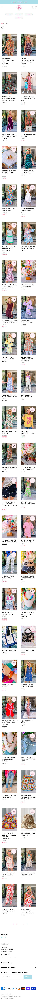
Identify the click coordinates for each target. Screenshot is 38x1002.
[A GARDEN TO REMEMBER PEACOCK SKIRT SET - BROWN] (9, 83)
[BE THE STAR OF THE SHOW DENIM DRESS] (28, 671)
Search (2, 994)
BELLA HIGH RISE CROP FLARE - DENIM (9, 796)
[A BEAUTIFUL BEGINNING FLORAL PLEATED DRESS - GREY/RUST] (9, 45)
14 (23, 924)
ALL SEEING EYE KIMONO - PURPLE (26, 322)
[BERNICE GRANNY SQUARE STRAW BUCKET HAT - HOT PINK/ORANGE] (9, 819)
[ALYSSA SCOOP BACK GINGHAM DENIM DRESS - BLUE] (9, 381)
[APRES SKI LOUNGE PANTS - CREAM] (9, 562)
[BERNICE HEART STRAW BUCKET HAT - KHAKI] (28, 819)
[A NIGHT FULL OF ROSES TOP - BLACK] (28, 121)
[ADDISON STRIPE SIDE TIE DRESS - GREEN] (28, 157)
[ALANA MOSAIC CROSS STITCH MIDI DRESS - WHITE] (28, 195)
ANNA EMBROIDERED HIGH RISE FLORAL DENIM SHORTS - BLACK (9, 504)
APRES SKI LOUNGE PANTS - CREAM (8, 577)
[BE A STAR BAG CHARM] (28, 637)
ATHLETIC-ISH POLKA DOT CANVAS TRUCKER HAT (28, 578)
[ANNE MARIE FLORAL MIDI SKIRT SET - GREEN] (28, 488)
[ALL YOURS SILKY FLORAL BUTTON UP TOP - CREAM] (28, 343)
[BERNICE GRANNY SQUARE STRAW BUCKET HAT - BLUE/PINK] (28, 781)
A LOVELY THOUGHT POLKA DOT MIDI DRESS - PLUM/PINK (9, 136)
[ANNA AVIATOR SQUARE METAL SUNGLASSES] (28, 454)
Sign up (27, 977)
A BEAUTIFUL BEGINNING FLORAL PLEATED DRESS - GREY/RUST (8, 61)
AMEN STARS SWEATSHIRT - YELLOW (28, 432)
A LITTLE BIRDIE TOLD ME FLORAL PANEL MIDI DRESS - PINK (28, 98)
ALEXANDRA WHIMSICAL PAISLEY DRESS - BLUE (28, 247)
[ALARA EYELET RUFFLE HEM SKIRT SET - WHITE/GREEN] (9, 233)
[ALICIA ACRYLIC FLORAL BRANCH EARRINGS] (28, 271)
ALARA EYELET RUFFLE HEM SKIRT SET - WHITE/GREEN (9, 248)
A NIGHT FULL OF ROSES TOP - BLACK (28, 135)
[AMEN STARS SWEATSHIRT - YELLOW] (28, 417)
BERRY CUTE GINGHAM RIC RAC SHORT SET (9, 874)
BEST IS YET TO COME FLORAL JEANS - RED (8, 910)
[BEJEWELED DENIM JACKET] (28, 707)
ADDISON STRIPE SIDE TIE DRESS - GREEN (27, 171)
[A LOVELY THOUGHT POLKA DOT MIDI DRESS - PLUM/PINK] (9, 121)
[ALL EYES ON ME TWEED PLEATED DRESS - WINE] (9, 307)
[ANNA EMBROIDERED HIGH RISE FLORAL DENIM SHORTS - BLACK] (9, 488)
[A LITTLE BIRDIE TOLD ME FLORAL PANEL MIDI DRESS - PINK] (28, 83)
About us (8, 994)
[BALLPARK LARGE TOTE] (9, 637)
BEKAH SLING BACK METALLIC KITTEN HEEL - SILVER (28, 759)
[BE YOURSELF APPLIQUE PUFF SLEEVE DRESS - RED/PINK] (9, 707)
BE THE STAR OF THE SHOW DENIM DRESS (27, 685)
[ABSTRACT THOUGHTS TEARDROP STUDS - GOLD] (9, 157)
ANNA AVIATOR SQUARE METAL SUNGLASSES (28, 468)
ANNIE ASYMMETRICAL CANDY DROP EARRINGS (9, 541)
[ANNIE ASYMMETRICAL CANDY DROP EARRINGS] (9, 526)
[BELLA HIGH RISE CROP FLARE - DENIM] (9, 781)
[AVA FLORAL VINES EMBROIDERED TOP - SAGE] (9, 599)
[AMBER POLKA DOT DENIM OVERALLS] (28, 381)
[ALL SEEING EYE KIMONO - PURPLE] (28, 307)
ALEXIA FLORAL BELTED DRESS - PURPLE (9, 285)
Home (2, 23)
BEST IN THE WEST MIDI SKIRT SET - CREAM (28, 874)
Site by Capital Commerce (7, 998)
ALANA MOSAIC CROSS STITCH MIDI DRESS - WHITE (27, 210)
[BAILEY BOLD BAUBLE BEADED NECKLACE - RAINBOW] (28, 599)
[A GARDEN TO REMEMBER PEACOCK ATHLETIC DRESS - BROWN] (28, 45)
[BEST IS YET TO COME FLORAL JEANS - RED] (9, 895)
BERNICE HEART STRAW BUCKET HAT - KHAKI (28, 834)
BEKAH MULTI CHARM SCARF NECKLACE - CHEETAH (8, 759)
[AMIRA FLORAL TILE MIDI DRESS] (9, 454)
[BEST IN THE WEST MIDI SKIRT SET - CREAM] (28, 859)
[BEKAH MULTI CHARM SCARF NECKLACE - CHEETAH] (9, 743)
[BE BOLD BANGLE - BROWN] (9, 671)
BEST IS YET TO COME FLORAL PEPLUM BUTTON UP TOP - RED (28, 911)
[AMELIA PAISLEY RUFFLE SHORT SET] (9, 417)
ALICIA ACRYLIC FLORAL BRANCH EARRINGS (28, 285)
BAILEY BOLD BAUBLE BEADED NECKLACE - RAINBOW (27, 614)
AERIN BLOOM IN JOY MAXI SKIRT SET (8, 209)
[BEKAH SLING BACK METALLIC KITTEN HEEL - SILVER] (28, 743)
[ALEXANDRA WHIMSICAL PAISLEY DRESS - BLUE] (28, 233)
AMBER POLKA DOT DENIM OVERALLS (26, 396)
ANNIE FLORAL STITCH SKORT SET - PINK (27, 541)
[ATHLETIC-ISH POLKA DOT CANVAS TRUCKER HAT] (28, 562)
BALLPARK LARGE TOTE (9, 650)
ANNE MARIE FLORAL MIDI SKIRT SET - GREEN (28, 503)
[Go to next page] (26, 924)
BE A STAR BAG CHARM (27, 650)
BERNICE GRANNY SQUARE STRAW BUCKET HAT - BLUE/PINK (28, 797)
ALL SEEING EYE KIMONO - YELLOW (8, 358)
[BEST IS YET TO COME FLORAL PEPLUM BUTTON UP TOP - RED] (28, 895)
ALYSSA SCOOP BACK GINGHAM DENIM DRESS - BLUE (9, 396)
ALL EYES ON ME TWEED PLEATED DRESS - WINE (9, 322)
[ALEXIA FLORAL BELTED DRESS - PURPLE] (9, 271)
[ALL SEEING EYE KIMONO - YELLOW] (9, 343)
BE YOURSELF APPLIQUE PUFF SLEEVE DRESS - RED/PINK (9, 722)
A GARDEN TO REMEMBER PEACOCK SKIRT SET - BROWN (8, 98)
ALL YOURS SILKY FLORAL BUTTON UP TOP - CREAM (27, 358)
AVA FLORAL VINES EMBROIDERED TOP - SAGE (8, 614)
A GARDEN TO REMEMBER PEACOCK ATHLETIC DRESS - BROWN (27, 61)
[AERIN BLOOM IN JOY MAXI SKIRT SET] (9, 195)
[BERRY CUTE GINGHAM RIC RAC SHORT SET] (9, 859)
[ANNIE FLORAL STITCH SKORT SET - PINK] (28, 526)
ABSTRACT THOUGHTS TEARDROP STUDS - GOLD (9, 172)
